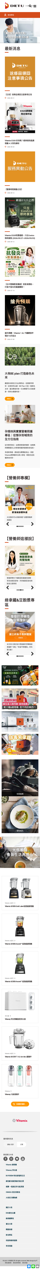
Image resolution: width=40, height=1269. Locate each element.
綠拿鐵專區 (10, 1218)
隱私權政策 (8, 1263)
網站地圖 (24, 1263)
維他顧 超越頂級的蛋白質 (15, 1181)
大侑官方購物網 (11, 1198)
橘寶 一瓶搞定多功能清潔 (15, 1187)
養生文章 (9, 1224)
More (9, 399)
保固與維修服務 (11, 1240)
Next (31, 524)
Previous (8, 524)
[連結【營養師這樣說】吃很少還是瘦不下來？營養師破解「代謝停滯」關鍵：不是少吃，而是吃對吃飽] (20, 561)
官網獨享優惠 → (21, 1104)
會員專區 (11, 15)
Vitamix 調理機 (11, 1165)
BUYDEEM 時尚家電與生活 (15, 1176)
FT (36, 1260)
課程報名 (20, 831)
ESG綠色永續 (10, 1213)
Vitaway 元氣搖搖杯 (12, 1094)
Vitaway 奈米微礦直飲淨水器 (15, 1019)
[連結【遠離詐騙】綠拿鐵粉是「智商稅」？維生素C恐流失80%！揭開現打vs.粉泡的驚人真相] (20, 630)
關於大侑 (9, 1207)
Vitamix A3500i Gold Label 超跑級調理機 (19, 906)
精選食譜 (9, 1229)
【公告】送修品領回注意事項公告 (18, 94)
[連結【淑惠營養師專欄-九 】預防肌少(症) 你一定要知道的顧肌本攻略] (20, 500)
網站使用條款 (17, 1263)
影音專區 (9, 1235)
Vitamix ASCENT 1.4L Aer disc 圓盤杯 (18, 1057)
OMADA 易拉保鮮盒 (13, 1192)
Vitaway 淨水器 (11, 1170)
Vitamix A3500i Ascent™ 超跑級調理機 (18, 944)
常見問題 (9, 1246)
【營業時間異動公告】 (14, 189)
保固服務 (20, 794)
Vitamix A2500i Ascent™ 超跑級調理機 (18, 981)
